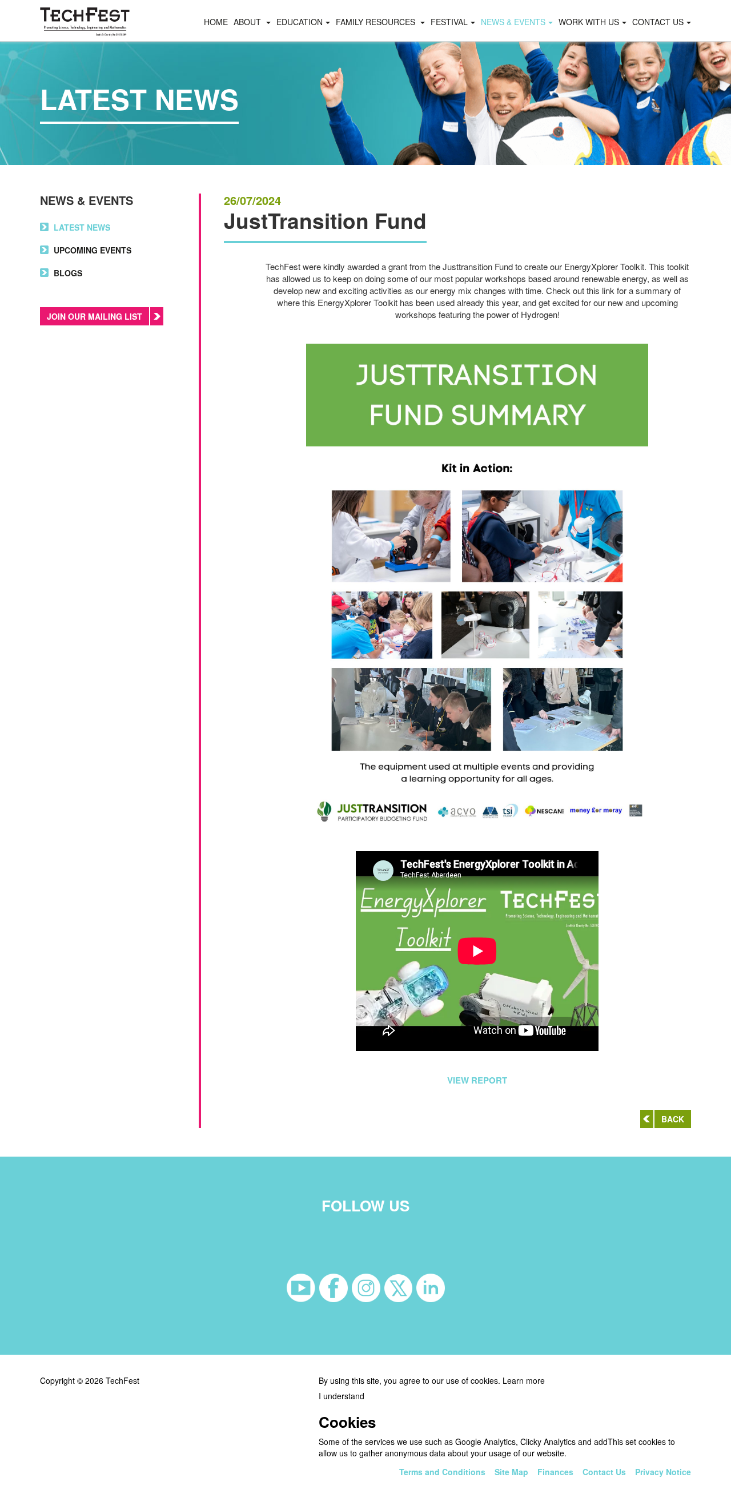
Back (672, 1119)
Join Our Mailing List (94, 316)
